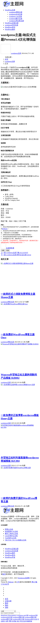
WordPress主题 (10, 10)
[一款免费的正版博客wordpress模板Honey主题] (18, 384)
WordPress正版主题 (11, 23)
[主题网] (6, 53)
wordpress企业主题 (15, 14)
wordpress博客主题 (15, 12)
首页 (6, 59)
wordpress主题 (16, 53)
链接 (7, 250)
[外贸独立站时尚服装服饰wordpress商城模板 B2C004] (20, 427)
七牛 (18, 582)
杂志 (18, 621)
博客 (10, 621)
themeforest (4, 615)
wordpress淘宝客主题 (16, 21)
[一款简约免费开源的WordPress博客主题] (16, 468)
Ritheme (11, 582)
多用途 (14, 621)
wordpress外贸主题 (11, 25)
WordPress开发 (10, 557)
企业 (35, 619)
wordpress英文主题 (18, 619)
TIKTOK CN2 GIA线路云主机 (15, 540)
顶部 (6, 607)
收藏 (3, 250)
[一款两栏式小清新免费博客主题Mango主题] (17, 263)
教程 (6, 603)
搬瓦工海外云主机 (11, 533)
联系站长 (4, 229)
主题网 (10, 248)
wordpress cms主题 (15, 16)
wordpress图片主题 (15, 19)
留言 (4, 574)
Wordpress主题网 (24, 578)
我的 (6, 605)
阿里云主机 (9, 529)
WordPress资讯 (10, 27)
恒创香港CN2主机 (11, 531)
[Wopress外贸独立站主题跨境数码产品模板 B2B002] (20, 344)
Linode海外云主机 (11, 536)
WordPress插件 (10, 29)
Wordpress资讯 (29, 619)
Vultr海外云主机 (10, 538)
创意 (7, 621)
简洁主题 (23, 621)
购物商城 (29, 621)
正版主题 (8, 601)
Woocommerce (12, 615)
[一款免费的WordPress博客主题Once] (14, 304)
